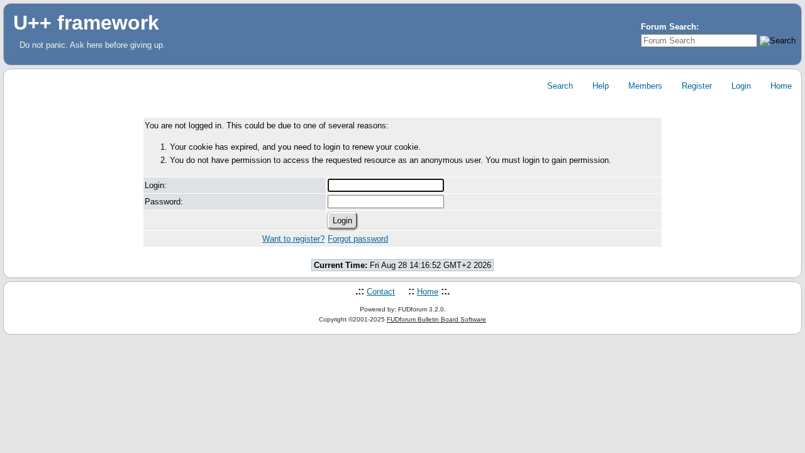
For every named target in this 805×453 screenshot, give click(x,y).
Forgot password (358, 238)
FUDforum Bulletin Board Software (436, 319)
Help (599, 86)
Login (740, 86)
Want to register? (293, 238)
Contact (381, 291)
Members (644, 86)
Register (695, 86)
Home (780, 86)
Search (559, 86)
